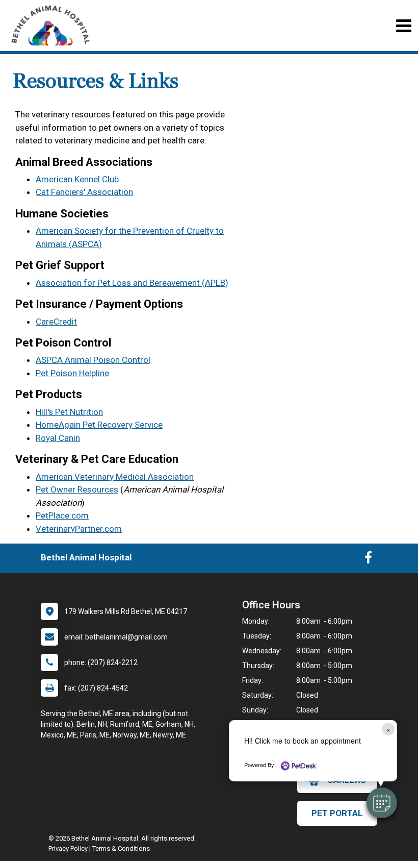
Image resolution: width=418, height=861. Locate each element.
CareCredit (56, 321)
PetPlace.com (62, 515)
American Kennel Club (77, 179)
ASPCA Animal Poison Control (93, 360)
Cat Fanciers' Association (84, 192)
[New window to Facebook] (368, 560)
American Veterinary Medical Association (115, 477)
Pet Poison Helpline (72, 373)
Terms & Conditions (121, 848)
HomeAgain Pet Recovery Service (99, 425)
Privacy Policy (68, 848)
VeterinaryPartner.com (79, 529)
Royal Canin (58, 438)
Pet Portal (337, 813)
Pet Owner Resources (77, 489)
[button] (382, 803)
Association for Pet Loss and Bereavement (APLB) (132, 283)
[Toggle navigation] (403, 26)
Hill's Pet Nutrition (69, 412)
